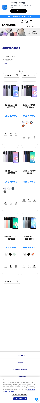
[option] (23, 122)
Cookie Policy (9, 391)
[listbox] (29, 124)
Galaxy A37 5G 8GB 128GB (29, 106)
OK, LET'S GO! (20, 398)
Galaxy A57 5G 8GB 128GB (11, 106)
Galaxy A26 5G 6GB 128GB (10, 238)
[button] (29, 26)
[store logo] (9, 21)
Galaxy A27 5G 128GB (29, 172)
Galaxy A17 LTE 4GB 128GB (29, 238)
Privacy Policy (31, 390)
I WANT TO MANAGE (19, 395)
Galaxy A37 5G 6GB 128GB (11, 172)
